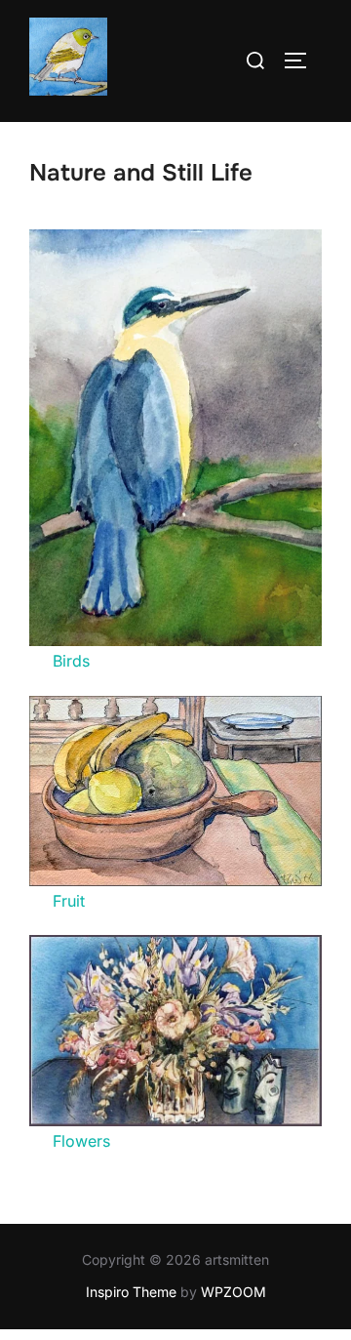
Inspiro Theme (131, 1291)
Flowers (81, 1141)
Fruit (69, 901)
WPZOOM (233, 1291)
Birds (71, 660)
